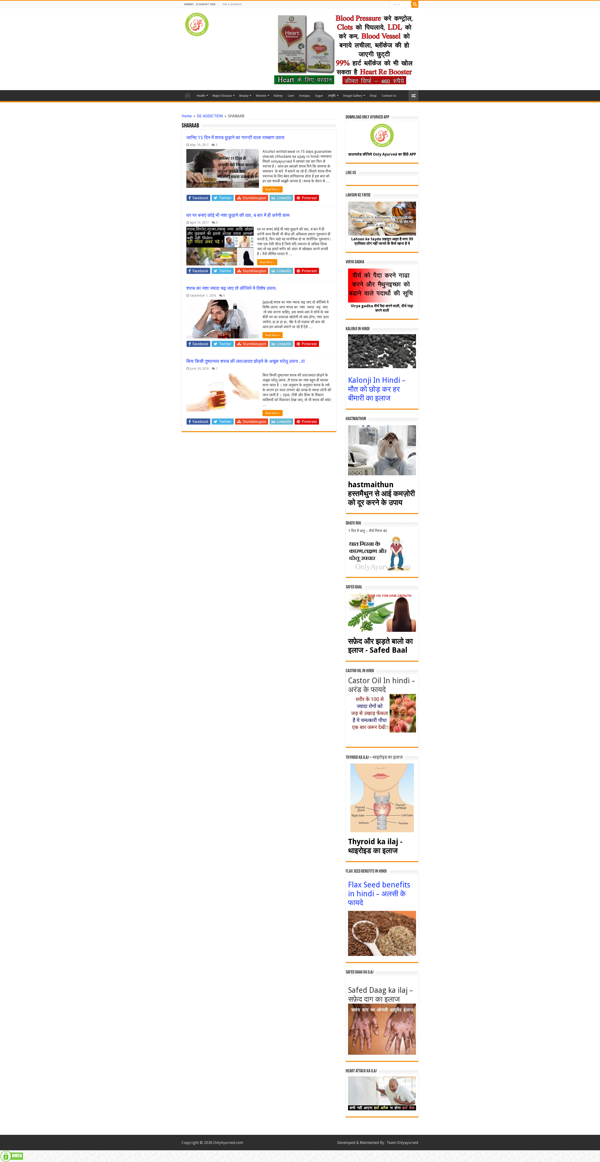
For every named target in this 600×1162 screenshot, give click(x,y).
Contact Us (389, 95)
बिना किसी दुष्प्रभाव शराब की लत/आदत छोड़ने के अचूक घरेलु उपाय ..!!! (245, 361)
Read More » (272, 189)
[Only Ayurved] (197, 23)
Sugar (319, 95)
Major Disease (222, 95)
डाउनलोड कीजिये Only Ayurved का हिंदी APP (382, 154)
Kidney (278, 95)
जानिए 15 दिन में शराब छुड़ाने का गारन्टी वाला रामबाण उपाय (235, 137)
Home (188, 95)
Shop (373, 95)
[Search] (414, 4)
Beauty (243, 95)
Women (261, 95)
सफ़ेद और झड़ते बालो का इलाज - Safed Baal (380, 646)
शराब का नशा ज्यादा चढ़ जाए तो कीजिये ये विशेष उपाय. (231, 288)
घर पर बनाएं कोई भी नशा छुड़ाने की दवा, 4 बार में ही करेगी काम (237, 215)
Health (201, 95)
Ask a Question (232, 4)
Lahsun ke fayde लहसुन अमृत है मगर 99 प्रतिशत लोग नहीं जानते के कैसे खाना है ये (382, 241)
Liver (291, 95)
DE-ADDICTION (210, 116)
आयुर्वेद (332, 95)
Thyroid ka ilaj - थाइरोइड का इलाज (375, 846)
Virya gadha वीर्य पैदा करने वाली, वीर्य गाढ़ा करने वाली (382, 308)
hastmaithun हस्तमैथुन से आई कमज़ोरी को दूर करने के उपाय (381, 493)
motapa (304, 95)
